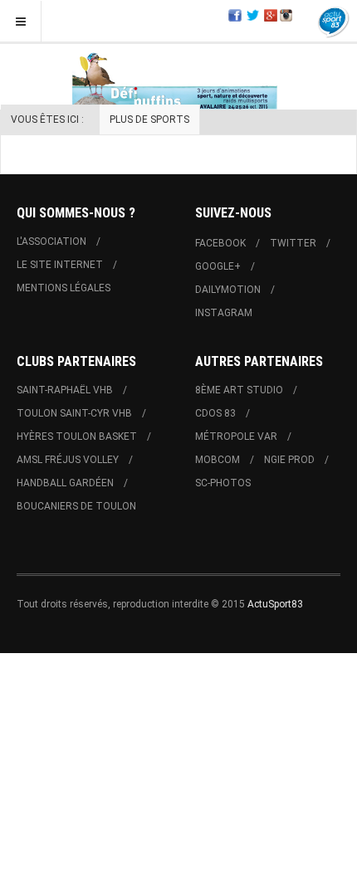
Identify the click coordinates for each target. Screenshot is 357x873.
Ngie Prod (289, 460)
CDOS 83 (215, 413)
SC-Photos (223, 483)
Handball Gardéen (65, 483)
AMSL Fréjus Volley (68, 460)
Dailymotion (228, 289)
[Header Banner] (178, 80)
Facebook (220, 243)
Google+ (218, 266)
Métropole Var (236, 436)
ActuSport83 (275, 604)
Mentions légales (63, 288)
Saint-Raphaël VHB (65, 390)
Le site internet (60, 265)
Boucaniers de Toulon (76, 506)
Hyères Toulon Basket (77, 436)
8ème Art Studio (239, 390)
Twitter (293, 243)
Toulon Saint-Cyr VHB (74, 413)
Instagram (223, 313)
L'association (51, 241)
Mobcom (217, 460)
